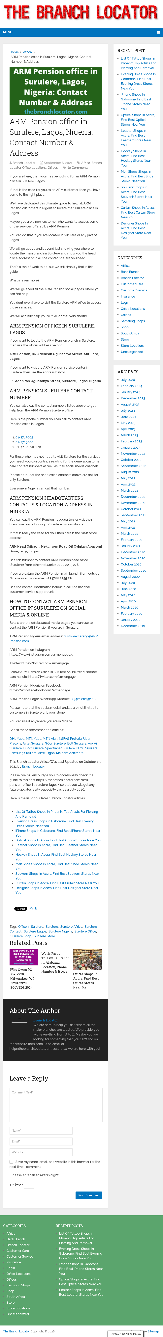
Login (125, 302)
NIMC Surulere (87, 748)
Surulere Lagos (35, 931)
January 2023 (130, 447)
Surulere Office (85, 931)
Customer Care (132, 284)
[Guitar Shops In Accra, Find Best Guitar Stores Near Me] (87, 959)
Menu (8, 32)
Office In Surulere (30, 927)
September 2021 (133, 515)
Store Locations (133, 346)
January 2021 (130, 546)
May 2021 (128, 521)
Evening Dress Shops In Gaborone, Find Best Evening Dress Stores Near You (80, 1253)
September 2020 (133, 570)
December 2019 (133, 626)
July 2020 (128, 583)
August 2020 (130, 577)
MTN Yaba (33, 739)
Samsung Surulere (23, 753)
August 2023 (130, 404)
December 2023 (133, 398)
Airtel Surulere (33, 743)
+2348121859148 (83, 699)
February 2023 (131, 441)
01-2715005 (24, 437)
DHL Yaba (17, 739)
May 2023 (128, 423)
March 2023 (129, 435)
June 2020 (128, 589)
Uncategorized (132, 352)
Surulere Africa (71, 927)
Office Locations (34, 168)
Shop (125, 327)
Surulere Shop (21, 936)
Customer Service (134, 290)
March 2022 (129, 490)
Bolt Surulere (76, 743)
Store (125, 339)
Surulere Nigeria (60, 931)
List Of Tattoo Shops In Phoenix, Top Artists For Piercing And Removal (138, 63)
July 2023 (128, 410)
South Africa (130, 333)
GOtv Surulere (55, 743)
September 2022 (133, 466)
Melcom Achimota (69, 753)
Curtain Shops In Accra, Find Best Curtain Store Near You (57, 883)
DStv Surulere (33, 748)
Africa (85, 163)
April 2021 (128, 527)
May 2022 (128, 478)
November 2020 (133, 558)
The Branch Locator (16, 1331)
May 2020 (128, 595)
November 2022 (133, 454)
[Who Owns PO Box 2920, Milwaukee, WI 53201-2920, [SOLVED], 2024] (24, 957)
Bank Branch (130, 272)
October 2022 (131, 460)
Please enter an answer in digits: (35, 1175)
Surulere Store (44, 936)
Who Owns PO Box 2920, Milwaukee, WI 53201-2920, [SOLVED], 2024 (22, 978)
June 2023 (128, 417)
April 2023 (128, 429)
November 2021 (133, 503)
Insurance (128, 296)
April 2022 (128, 484)
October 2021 (131, 509)
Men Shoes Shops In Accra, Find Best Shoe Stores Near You (137, 176)
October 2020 (131, 564)
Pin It (33, 908)
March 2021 (129, 534)
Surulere (52, 927)
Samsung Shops (133, 321)
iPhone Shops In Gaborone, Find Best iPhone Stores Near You (81, 1268)
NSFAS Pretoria (70, 739)
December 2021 (133, 497)
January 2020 (131, 620)
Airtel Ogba (46, 753)
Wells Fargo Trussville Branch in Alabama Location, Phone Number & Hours (55, 962)
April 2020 (128, 601)
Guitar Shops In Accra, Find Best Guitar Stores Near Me (86, 980)
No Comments (77, 168)
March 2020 (129, 607)
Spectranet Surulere (60, 748)
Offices (53, 168)
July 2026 (128, 380)
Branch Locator (24, 163)
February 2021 (131, 540)
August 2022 (130, 472)
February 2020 (131, 614)
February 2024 (131, 386)
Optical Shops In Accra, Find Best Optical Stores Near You (58, 840)
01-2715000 (24, 442)
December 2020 (133, 552)
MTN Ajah (50, 739)
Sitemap (153, 1331)
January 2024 (131, 392)
